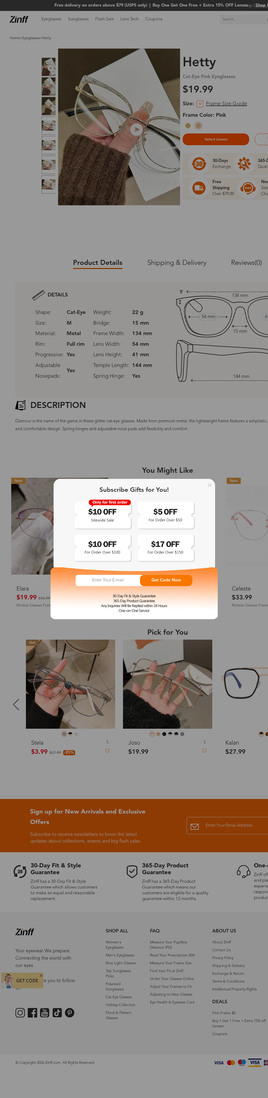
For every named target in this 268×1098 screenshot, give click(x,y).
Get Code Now (166, 580)
